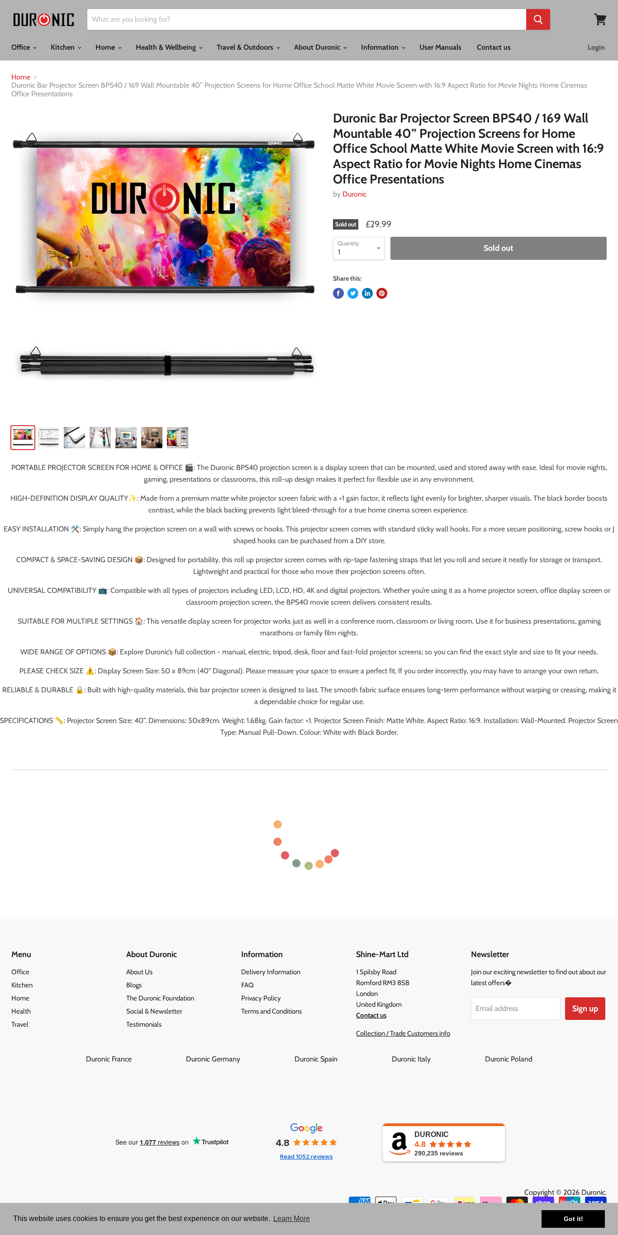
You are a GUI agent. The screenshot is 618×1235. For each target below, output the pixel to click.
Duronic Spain (342, 1059)
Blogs (134, 985)
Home (106, 47)
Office (21, 47)
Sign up (585, 1009)
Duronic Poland (508, 1059)
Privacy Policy (261, 998)
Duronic (354, 194)
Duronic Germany (239, 1059)
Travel (20, 1024)
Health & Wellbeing (167, 47)
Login (596, 47)
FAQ (247, 985)
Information (380, 47)
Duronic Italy (437, 1059)
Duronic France (135, 1059)
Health (21, 1011)
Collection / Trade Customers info (403, 1033)
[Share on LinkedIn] (367, 293)
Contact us (494, 47)
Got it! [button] (573, 1218)
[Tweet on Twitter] (352, 293)
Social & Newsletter (154, 1011)
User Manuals (440, 47)
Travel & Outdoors (246, 47)
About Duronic (318, 47)
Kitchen (63, 47)
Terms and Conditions (271, 1011)
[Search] (538, 19)
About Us (139, 972)
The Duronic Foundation (160, 998)
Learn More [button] (291, 1218)
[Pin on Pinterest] (381, 293)
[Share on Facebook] (338, 293)
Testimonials (144, 1024)
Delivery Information (270, 972)
